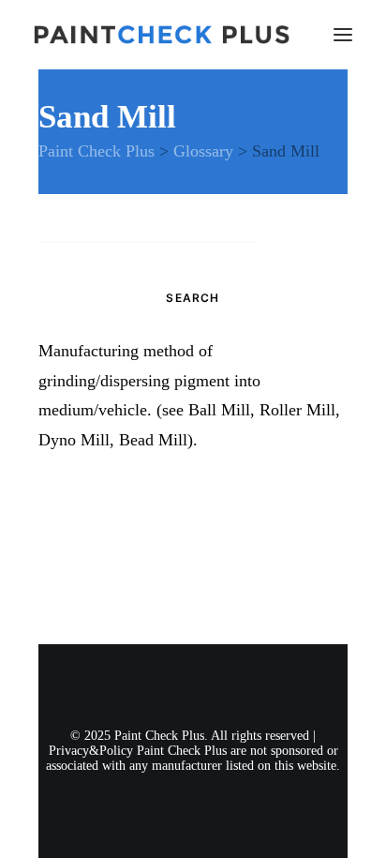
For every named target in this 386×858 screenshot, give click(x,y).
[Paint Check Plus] (162, 34)
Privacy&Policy (91, 751)
